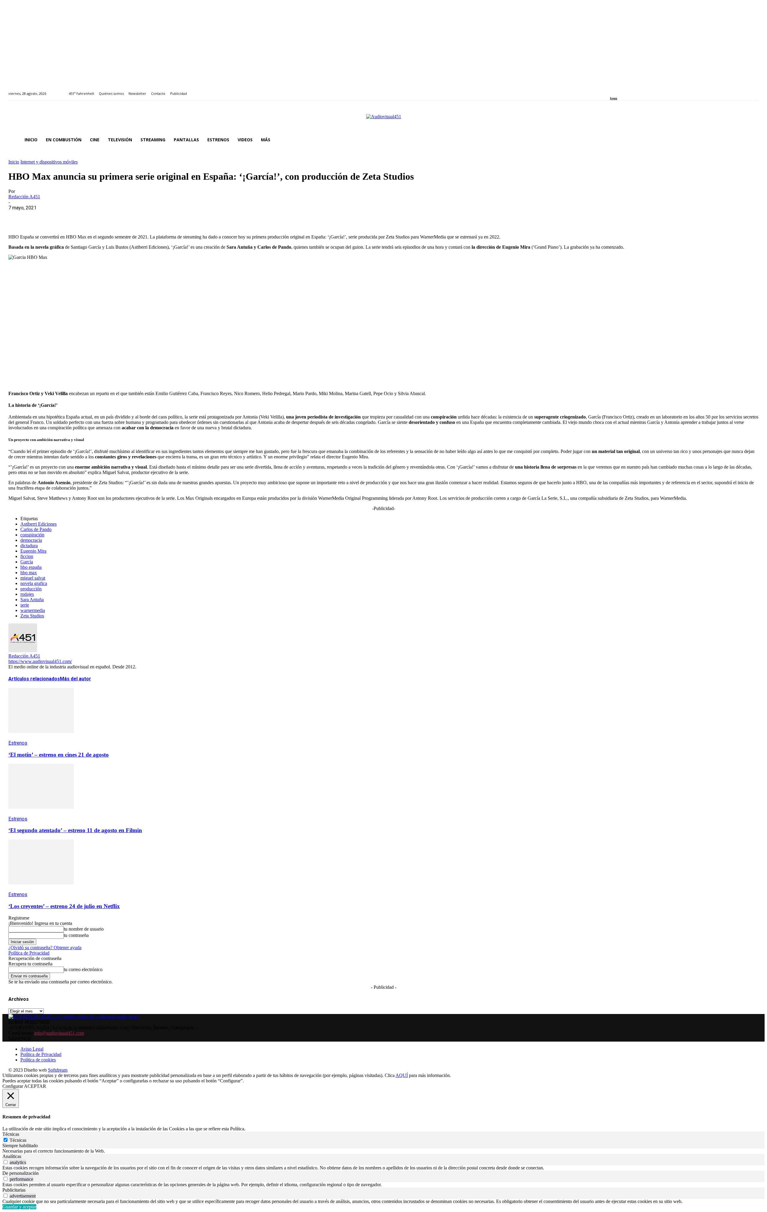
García (26, 561)
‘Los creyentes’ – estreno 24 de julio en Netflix (64, 906)
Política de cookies (38, 1059)
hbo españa (31, 567)
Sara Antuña (32, 599)
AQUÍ (401, 1075)
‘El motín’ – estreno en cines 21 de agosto (58, 755)
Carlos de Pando (36, 529)
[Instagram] (618, 90)
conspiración (32, 534)
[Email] (104, 217)
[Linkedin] (625, 90)
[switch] (5, 1162)
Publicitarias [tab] (13, 1189)
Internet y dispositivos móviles (49, 161)
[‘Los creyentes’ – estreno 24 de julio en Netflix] (41, 888)
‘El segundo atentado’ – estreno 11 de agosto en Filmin (75, 830)
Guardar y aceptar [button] (19, 1206)
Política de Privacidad (28, 953)
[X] (40, 217)
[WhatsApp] (61, 217)
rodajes (27, 594)
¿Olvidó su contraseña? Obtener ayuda (44, 947)
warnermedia (32, 610)
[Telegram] (126, 217)
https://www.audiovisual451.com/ (40, 661)
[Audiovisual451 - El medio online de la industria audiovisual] (383, 119)
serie (24, 605)
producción (31, 588)
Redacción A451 (24, 196)
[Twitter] (632, 90)
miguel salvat (32, 577)
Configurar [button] (12, 1086)
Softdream (57, 1069)
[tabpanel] (383, 1151)
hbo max (28, 572)
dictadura (29, 545)
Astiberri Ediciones (38, 523)
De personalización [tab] (20, 1173)
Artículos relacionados (34, 679)
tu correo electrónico (83, 969)
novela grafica (33, 583)
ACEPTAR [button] (35, 1086)
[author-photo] (22, 650)
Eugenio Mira (33, 551)
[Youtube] (639, 90)
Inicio (13, 161)
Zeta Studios (32, 615)
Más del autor (75, 679)
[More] (148, 217)
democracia (31, 540)
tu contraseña (76, 935)
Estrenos (17, 743)
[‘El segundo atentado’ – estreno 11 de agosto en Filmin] (41, 813)
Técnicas (18, 1140)
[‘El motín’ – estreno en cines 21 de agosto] (41, 737)
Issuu (613, 98)
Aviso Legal (31, 1049)
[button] (751, 140)
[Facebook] (612, 90)
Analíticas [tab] (11, 1156)
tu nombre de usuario (84, 929)
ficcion (26, 556)
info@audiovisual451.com (59, 1033)
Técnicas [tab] (10, 1134)
